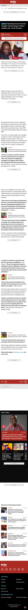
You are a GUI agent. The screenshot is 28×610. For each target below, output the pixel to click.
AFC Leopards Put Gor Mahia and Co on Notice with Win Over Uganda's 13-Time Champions (17, 521)
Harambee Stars (5, 386)
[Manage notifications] (25, 607)
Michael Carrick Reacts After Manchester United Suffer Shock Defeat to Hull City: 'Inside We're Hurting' (16, 511)
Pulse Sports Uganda (21, 597)
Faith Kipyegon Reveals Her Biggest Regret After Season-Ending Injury (16, 528)
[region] (14, 452)
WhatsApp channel (18, 352)
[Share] (25, 34)
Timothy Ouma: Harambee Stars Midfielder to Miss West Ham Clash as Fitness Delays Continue (17, 554)
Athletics (10, 525)
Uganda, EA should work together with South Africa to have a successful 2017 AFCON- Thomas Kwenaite (14, 436)
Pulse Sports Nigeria (6, 597)
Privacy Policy (19, 588)
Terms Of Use (4, 591)
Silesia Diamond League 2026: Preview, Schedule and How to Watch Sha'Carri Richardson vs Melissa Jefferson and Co (17, 537)
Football (5, 8)
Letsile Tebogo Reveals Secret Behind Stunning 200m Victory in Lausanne (17, 545)
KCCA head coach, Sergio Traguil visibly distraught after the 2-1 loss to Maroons (7, 456)
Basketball (18, 579)
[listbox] (14, 452)
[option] (7, 452)
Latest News (4, 5)
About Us (3, 588)
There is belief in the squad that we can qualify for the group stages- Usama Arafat (18, 456)
